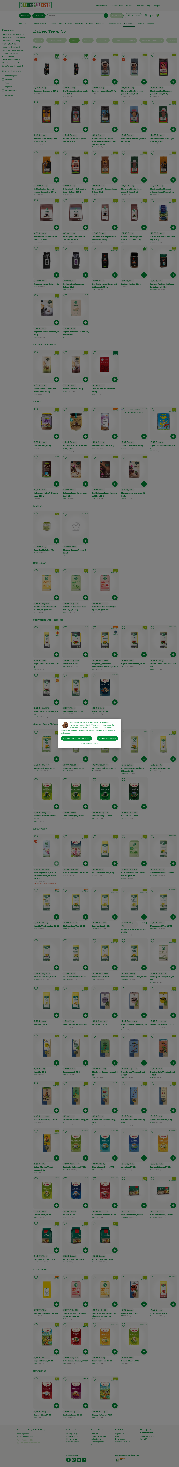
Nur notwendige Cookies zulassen (76, 738)
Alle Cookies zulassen (107, 738)
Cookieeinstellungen (89, 743)
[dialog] (89, 733)
